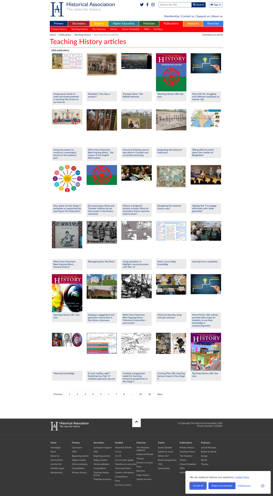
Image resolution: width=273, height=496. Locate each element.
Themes (140, 459)
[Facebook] (147, 5)
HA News (158, 29)
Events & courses (123, 485)
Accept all (198, 485)
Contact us (187, 16)
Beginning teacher (80, 456)
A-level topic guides (124, 460)
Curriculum (77, 448)
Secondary (78, 23)
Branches (213, 23)
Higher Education (123, 23)
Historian (149, 23)
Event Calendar (165, 448)
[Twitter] (141, 5)
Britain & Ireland (208, 452)
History (113, 29)
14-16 (118, 452)
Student (99, 23)
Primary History (59, 29)
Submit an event (143, 479)
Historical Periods (144, 454)
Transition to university (125, 464)
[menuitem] (59, 24)
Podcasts (193, 23)
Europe (204, 456)
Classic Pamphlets (131, 29)
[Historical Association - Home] (69, 430)
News (53, 452)
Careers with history (124, 473)
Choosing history (123, 468)
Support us (203, 16)
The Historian (99, 29)
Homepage (55, 448)
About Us (54, 456)
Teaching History (79, 29)
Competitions (78, 468)
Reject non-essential (222, 485)
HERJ (146, 29)
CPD (74, 452)
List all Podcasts (208, 448)
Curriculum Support (102, 448)
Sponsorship (163, 468)
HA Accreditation (80, 464)
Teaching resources (102, 479)
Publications (171, 23)
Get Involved (56, 460)
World (204, 460)
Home (53, 35)
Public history (142, 475)
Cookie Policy (242, 477)
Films (117, 481)
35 (140, 394)
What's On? (163, 456)
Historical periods (123, 448)
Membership (171, 16)
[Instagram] (153, 5)
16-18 (118, 456)
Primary (58, 23)
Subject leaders (79, 460)
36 (149, 394)
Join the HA (55, 464)
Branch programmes (167, 460)
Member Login (57, 468)
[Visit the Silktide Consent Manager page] (262, 485)
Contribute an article (212, 35)
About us (217, 16)
